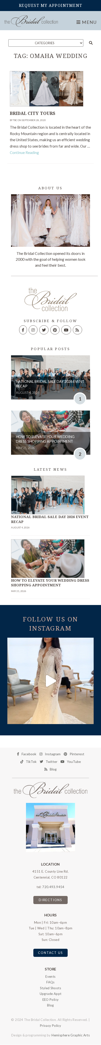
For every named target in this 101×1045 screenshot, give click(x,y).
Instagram (53, 754)
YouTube (74, 761)
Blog (53, 769)
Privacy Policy (50, 1026)
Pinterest (77, 754)
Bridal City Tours (32, 113)
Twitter (51, 761)
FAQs (50, 982)
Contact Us (50, 953)
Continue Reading (24, 152)
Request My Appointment (50, 5)
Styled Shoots (50, 988)
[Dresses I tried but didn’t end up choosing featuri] (50, 681)
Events (50, 976)
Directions (50, 900)
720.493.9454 (53, 887)
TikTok (31, 761)
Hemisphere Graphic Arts (70, 1035)
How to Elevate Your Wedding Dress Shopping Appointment (45, 439)
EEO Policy (50, 1000)
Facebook (29, 754)
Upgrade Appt (51, 994)
